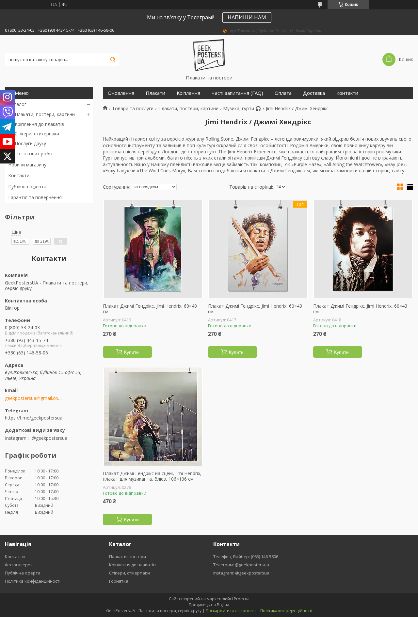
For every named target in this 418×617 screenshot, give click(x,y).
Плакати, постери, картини (45, 114)
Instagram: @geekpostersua (241, 573)
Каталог (17, 104)
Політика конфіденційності (32, 581)
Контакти (18, 175)
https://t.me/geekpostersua (33, 418)
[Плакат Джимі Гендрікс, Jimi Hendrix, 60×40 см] (153, 249)
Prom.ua (241, 599)
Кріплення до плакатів (39, 124)
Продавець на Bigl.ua (209, 605)
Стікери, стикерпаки (37, 133)
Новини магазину (27, 165)
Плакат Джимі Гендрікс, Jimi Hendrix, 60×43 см (255, 309)
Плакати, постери (127, 556)
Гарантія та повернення (35, 197)
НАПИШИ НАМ (247, 17)
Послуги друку (30, 143)
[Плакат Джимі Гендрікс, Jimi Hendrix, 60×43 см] (363, 249)
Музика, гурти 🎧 (242, 108)
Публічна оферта (27, 186)
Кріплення (188, 93)
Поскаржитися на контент (231, 610)
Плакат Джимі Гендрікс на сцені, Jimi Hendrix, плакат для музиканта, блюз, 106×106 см (152, 476)
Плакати (155, 93)
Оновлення (121, 93)
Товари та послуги (132, 108)
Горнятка (118, 581)
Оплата (283, 93)
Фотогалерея (19, 565)
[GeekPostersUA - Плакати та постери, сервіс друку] (209, 55)
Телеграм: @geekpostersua (241, 565)
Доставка (314, 93)
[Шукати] (112, 59)
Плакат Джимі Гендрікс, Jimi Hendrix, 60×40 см (150, 309)
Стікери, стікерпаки (129, 573)
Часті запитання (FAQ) (237, 93)
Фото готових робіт (30, 153)
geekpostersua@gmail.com (33, 398)
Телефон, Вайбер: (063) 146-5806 (245, 556)
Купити (131, 352)
